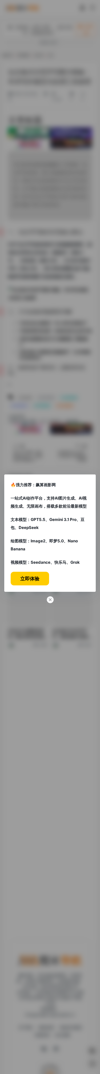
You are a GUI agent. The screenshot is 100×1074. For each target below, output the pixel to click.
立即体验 (29, 578)
